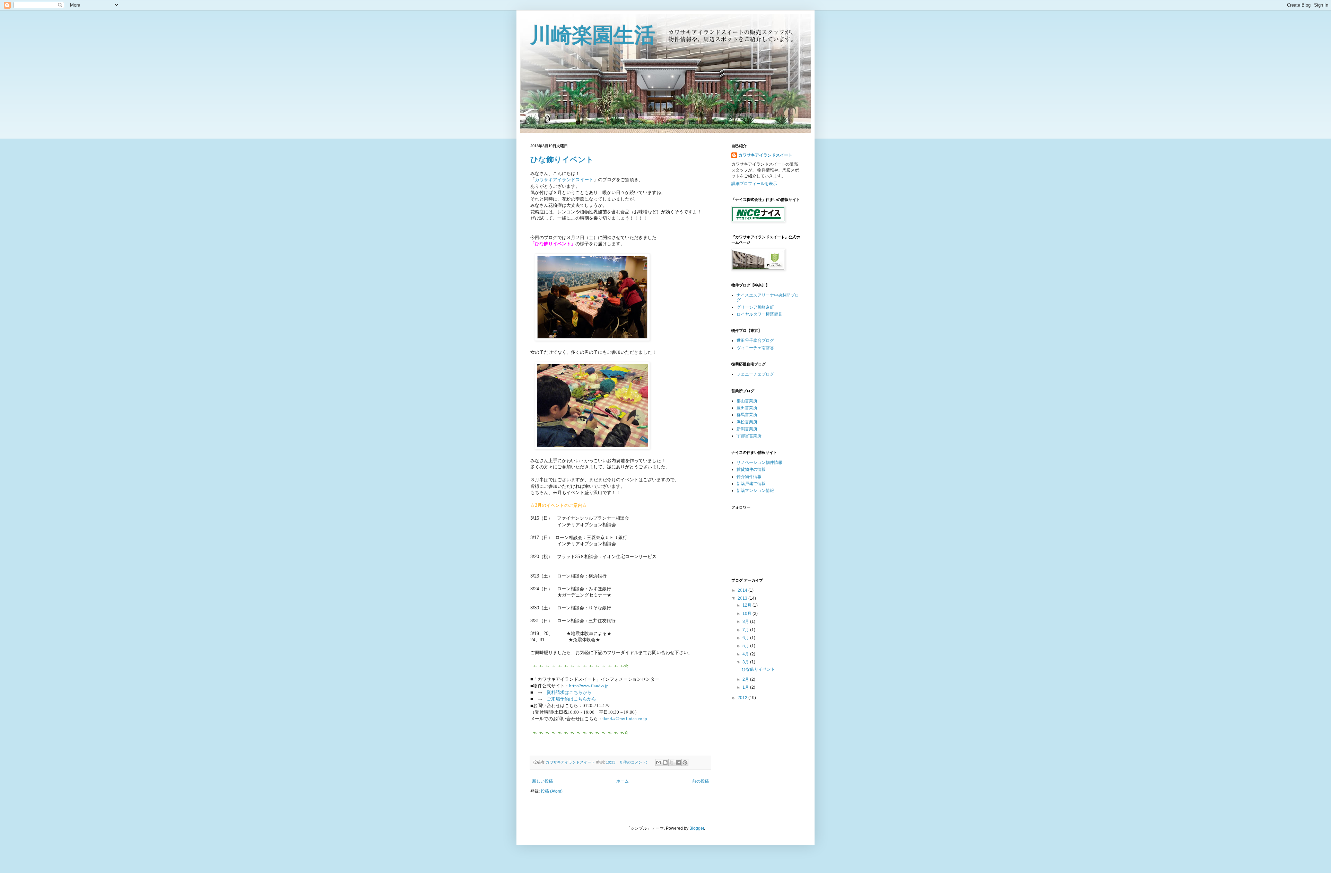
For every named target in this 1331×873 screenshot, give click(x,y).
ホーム (622, 781)
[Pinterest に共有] (684, 762)
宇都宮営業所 (749, 435)
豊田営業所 (747, 407)
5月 (746, 645)
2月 (746, 679)
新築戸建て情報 (751, 483)
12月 (747, 605)
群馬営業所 (747, 414)
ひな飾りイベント (562, 159)
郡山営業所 (747, 400)
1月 (746, 687)
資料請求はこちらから (569, 692)
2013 (743, 598)
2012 (743, 697)
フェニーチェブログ (755, 374)
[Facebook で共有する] (678, 762)
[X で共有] (671, 762)
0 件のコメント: (634, 762)
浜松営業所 (747, 422)
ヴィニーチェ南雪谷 (755, 347)
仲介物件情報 (749, 476)
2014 (743, 590)
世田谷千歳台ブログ (755, 340)
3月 (746, 662)
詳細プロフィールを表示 (754, 183)
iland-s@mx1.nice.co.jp (624, 718)
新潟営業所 (747, 428)
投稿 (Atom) (552, 791)
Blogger (696, 828)
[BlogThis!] (665, 762)
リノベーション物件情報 (759, 462)
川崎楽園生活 (592, 35)
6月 (746, 637)
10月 (747, 613)
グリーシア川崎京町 (755, 307)
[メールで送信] (658, 762)
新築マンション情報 (755, 490)
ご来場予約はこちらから (571, 699)
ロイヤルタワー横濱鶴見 (759, 314)
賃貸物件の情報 (751, 469)
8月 (746, 621)
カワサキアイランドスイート (564, 179)
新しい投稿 (542, 781)
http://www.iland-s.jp (589, 685)
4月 (746, 654)
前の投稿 (700, 781)
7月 (746, 629)
